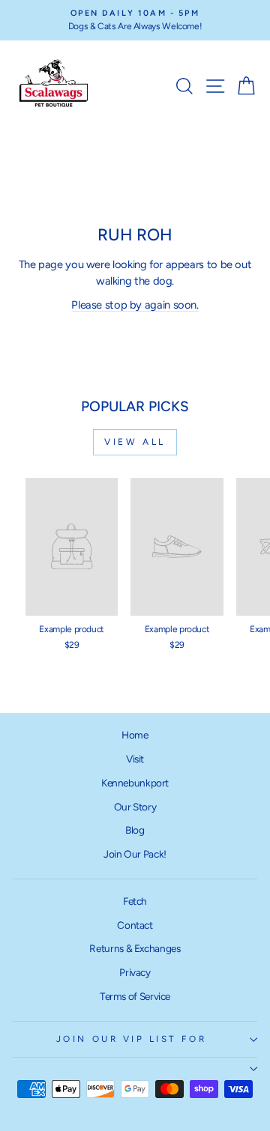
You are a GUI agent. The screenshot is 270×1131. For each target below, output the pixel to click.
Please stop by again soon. (134, 305)
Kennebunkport (135, 783)
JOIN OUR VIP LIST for (131, 1039)
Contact (134, 925)
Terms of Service (135, 996)
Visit (135, 759)
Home (135, 735)
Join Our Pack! (135, 854)
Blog (135, 830)
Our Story (135, 807)
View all (135, 442)
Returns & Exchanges (134, 948)
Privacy (134, 972)
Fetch (135, 901)
